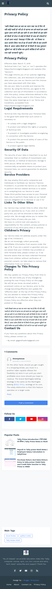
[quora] (9, 424)
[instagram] (43, 419)
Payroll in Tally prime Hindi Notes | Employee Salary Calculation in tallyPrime (32, 452)
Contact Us (26, 584)
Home (8, 584)
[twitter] (21, 419)
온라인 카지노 (19, 385)
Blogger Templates (31, 580)
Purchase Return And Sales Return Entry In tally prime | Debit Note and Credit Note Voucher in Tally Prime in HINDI (32, 463)
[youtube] (32, 419)
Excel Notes (11, 536)
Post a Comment (26, 403)
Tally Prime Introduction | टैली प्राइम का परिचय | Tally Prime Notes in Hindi (32, 440)
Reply (9, 394)
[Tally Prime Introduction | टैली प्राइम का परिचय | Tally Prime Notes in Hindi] (10, 442)
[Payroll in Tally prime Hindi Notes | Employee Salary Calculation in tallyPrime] (10, 452)
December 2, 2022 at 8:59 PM (22, 361)
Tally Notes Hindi (13, 540)
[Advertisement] (26, 499)
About (16, 584)
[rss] (37, 571)
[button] (3, 3)
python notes (25, 536)
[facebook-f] (9, 419)
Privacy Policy (40, 584)
